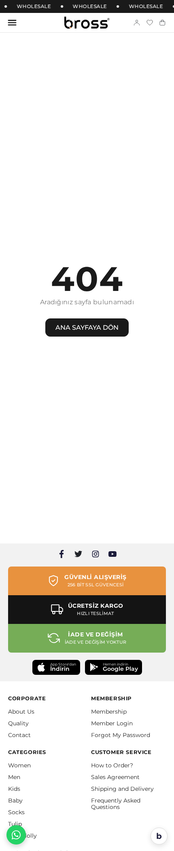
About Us (21, 711)
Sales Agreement (115, 777)
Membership (109, 711)
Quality (18, 723)
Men (14, 777)
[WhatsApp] (16, 835)
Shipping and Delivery (122, 789)
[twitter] (78, 554)
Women (19, 765)
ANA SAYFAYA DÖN (87, 327)
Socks (16, 812)
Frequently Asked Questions (115, 803)
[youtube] (112, 554)
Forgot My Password (120, 735)
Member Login (112, 723)
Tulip (15, 824)
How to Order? (112, 765)
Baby (15, 800)
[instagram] (95, 554)
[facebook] (61, 554)
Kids (14, 789)
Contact (19, 735)
